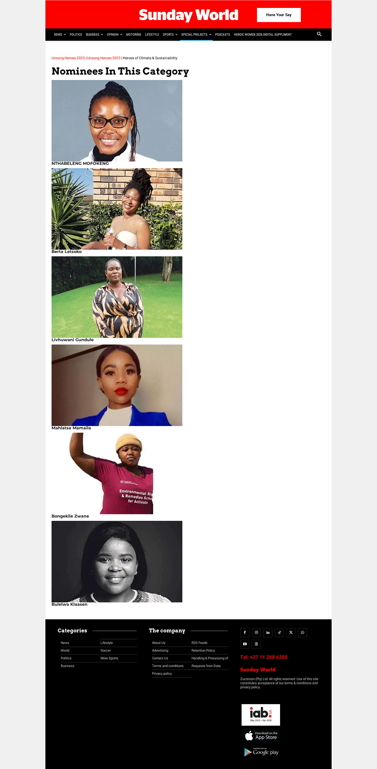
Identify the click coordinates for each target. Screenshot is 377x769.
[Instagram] (256, 632)
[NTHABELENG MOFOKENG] (188, 120)
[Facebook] (244, 632)
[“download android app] (260, 758)
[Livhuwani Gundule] (188, 297)
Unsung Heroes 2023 (68, 58)
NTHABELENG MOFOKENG (80, 163)
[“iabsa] (260, 725)
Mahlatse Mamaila (71, 428)
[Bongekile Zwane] (188, 473)
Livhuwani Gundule (73, 339)
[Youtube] (244, 644)
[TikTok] (279, 632)
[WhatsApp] (302, 632)
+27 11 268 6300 (268, 657)
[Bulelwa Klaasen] (188, 561)
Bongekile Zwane (70, 516)
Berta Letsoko (67, 251)
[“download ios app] (260, 742)
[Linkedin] (267, 632)
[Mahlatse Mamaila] (188, 385)
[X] (290, 632)
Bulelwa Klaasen (69, 604)
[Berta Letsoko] (188, 209)
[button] (319, 34)
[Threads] (256, 644)
